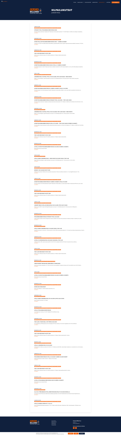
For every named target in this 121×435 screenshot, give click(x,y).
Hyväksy (70, 433)
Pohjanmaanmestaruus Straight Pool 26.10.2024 (46, 216)
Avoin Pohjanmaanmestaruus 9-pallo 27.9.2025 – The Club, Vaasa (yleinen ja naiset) (55, 123)
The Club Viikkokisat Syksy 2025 (42, 135)
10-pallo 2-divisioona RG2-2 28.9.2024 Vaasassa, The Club (48, 240)
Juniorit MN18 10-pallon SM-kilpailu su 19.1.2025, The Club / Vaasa (50, 205)
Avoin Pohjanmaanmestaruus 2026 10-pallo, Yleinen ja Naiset (50, 65)
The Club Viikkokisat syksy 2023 (42, 368)
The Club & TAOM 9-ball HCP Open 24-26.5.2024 (45, 321)
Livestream (108, 2)
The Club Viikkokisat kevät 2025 (42, 193)
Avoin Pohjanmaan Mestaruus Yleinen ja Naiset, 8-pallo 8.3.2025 (50, 181)
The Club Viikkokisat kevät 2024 (42, 333)
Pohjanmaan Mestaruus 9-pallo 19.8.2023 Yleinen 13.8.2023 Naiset (50, 356)
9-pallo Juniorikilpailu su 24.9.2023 (43, 345)
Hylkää (76, 433)
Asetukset (81, 433)
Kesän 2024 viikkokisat (40, 286)
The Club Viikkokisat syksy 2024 (42, 251)
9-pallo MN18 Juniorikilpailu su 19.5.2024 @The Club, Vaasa (49, 298)
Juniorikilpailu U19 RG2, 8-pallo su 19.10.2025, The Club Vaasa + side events (53, 111)
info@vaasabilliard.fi (76, 423)
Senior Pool (53, 39)
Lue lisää (35, 44)
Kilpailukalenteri (88, 2)
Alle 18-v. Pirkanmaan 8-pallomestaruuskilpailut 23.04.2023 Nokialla (52, 391)
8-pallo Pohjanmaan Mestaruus (42, 310)
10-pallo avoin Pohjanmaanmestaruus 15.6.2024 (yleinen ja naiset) (51, 275)
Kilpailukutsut (101, 2)
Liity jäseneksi (53, 425)
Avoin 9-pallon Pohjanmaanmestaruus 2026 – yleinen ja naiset (50, 41)
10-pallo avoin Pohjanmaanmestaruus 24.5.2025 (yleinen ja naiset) (51, 146)
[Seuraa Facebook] (74, 428)
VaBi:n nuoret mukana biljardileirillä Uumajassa (47, 263)
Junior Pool (37, 39)
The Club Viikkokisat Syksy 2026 (42, 53)
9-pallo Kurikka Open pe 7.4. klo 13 (43, 403)
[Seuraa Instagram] (76, 428)
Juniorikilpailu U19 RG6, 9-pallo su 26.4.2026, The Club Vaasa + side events (53, 76)
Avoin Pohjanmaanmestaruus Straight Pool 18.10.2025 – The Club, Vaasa (53, 100)
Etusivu (74, 2)
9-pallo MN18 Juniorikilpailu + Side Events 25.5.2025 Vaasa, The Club (51, 158)
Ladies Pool (48, 39)
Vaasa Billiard (80, 2)
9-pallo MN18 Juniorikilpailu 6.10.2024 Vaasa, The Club (48, 228)
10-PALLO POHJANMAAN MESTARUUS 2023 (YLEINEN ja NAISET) (49, 380)
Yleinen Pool (58, 39)
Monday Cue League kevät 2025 (42, 170)
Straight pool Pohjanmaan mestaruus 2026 (45, 30)
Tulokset (47, 261)
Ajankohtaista (95, 2)
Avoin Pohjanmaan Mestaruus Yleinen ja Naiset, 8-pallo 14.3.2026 (51, 88)
